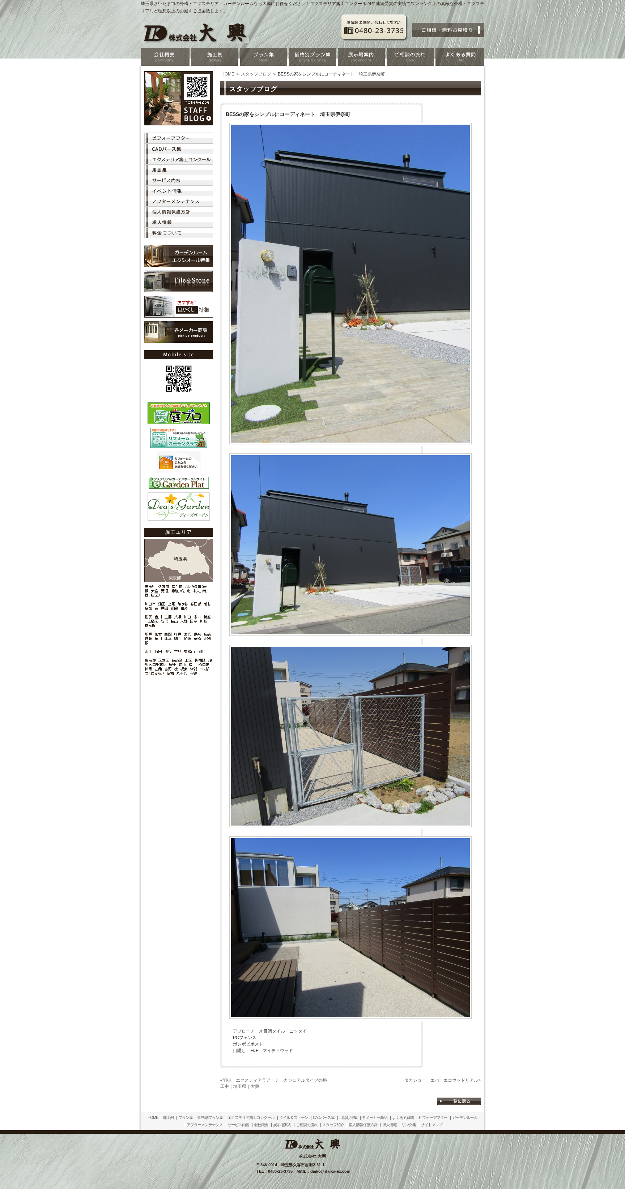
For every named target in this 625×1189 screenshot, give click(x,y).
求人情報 (389, 1125)
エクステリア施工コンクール (251, 1117)
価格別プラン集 (210, 1117)
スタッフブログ (256, 74)
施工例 (168, 1117)
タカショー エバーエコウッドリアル (441, 1080)
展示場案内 (282, 1125)
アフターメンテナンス (205, 1125)
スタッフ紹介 (333, 1125)
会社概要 (261, 1125)
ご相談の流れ (307, 1125)
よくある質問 (403, 1117)
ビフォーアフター (432, 1117)
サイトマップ (431, 1125)
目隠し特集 (348, 1117)
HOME (227, 74)
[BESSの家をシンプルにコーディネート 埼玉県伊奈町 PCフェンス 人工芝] (350, 441)
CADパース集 (324, 1117)
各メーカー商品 (374, 1117)
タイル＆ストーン (293, 1117)
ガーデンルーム (464, 1117)
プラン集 (185, 1117)
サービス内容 (238, 1125)
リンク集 (408, 1125)
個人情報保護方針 (363, 1125)
